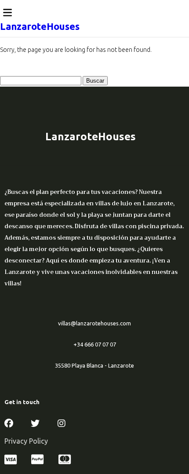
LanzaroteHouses (40, 26)
